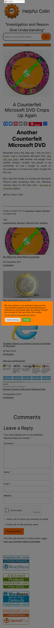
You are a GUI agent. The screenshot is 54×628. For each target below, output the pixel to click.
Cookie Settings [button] (13, 320)
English (10, 1)
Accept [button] (26, 320)
